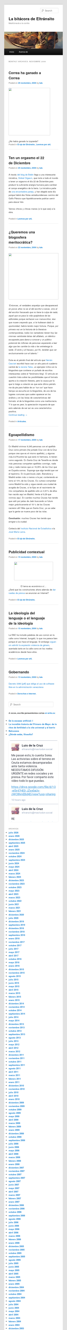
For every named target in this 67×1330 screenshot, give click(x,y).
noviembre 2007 (17, 1171)
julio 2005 (13, 1263)
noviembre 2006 (17, 1208)
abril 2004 (13, 1314)
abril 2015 (13, 989)
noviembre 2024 (17, 852)
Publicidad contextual (27, 551)
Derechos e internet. (26, 693)
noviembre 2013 (17, 1027)
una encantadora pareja (23, 191)
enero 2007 (14, 1201)
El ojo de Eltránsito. (26, 144)
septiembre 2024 (17, 859)
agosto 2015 (15, 976)
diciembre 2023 (16, 880)
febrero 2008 (15, 1160)
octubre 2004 (15, 1294)
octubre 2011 (15, 1061)
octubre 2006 (15, 1211)
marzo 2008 (14, 1157)
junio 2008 (14, 1147)
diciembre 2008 (16, 1133)
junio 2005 (14, 1266)
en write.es (50, 713)
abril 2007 (13, 1191)
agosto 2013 (15, 1037)
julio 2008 (13, 1143)
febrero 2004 (15, 1321)
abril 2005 (13, 1273)
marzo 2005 (14, 1277)
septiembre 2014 (17, 1013)
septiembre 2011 (17, 1064)
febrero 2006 (15, 1239)
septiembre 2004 (17, 1297)
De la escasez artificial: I (21, 720)
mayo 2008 (14, 1150)
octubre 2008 (15, 1136)
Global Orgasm (25, 178)
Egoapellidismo (21, 434)
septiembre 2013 (17, 1034)
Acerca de (23, 51)
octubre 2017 (15, 945)
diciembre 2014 (16, 1003)
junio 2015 (14, 982)
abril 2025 (13, 846)
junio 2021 (14, 904)
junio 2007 (14, 1184)
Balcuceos (14, 730)
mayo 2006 (14, 1229)
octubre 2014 (15, 1010)
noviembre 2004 (17, 1290)
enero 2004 (14, 1324)
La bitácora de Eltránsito (31, 18)
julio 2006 (13, 1222)
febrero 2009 (15, 1126)
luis (41, 82)
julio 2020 (13, 918)
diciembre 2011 (16, 1054)
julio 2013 (13, 1041)
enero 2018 (14, 938)
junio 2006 (14, 1225)
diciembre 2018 (16, 928)
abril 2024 (13, 870)
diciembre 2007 (16, 1167)
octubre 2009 (15, 1109)
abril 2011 (13, 1071)
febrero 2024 (15, 876)
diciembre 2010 (16, 1085)
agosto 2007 (15, 1181)
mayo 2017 (14, 952)
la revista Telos (26, 366)
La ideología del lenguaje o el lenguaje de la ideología (27, 618)
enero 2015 (14, 1000)
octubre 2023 (15, 887)
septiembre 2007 (17, 1177)
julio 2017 (13, 948)
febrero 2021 (15, 911)
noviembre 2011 (17, 1058)
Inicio (11, 51)
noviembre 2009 (17, 1106)
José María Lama (17, 531)
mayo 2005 (14, 1270)
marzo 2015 (14, 993)
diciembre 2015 (16, 969)
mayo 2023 (14, 890)
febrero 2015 (15, 996)
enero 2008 (14, 1164)
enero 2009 (14, 1129)
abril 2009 (13, 1119)
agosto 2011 (15, 1068)
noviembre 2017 (17, 941)
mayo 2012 (14, 1044)
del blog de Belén (25, 174)
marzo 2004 (14, 1317)
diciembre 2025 (16, 839)
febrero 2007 (15, 1198)
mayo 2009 (14, 1116)
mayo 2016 (14, 962)
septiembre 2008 (17, 1140)
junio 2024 (14, 863)
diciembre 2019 (16, 921)
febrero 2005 (15, 1280)
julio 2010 (13, 1092)
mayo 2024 (14, 866)
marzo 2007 (14, 1194)
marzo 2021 (14, 907)
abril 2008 (13, 1153)
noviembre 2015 (17, 972)
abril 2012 (13, 1047)
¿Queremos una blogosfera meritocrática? (22, 237)
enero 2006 (14, 1242)
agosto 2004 (15, 1300)
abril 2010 (13, 1095)
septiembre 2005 (17, 1256)
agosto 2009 (15, 1112)
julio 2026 (13, 832)
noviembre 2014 (17, 1006)
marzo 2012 (14, 1051)
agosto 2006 (15, 1218)
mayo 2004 (14, 1311)
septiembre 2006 (17, 1215)
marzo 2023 (14, 897)
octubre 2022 (15, 900)
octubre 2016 (15, 958)
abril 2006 (13, 1232)
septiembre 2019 (17, 924)
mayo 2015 (14, 986)
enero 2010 (14, 1099)
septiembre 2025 (17, 842)
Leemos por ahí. (43, 144)
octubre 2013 (15, 1030)
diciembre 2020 (16, 914)
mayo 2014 (14, 1020)
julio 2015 (13, 979)
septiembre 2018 (17, 935)
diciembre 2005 (16, 1246)
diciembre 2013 (16, 1024)
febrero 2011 (15, 1078)
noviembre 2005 (17, 1249)
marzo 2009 (14, 1123)
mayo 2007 (14, 1188)
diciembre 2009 (16, 1102)
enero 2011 (14, 1082)
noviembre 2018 (17, 931)
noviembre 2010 (17, 1088)
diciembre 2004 (16, 1287)
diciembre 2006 (16, 1205)
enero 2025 (14, 849)
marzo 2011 (14, 1075)
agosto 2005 (15, 1259)
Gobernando (19, 671)
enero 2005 (14, 1283)
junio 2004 (14, 1307)
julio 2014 (13, 1017)
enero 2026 (14, 835)
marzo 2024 (14, 873)
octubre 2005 (15, 1253)
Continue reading (18, 414)
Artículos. (21, 421)
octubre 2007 (15, 1174)
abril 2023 (13, 894)
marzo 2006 (14, 1235)
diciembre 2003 (16, 1328)
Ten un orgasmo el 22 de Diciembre (26, 160)
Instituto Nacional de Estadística (36, 528)
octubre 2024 (15, 856)
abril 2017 (13, 955)
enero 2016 (14, 965)
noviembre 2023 (17, 883)
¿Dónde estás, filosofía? (21, 734)
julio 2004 (13, 1304)
